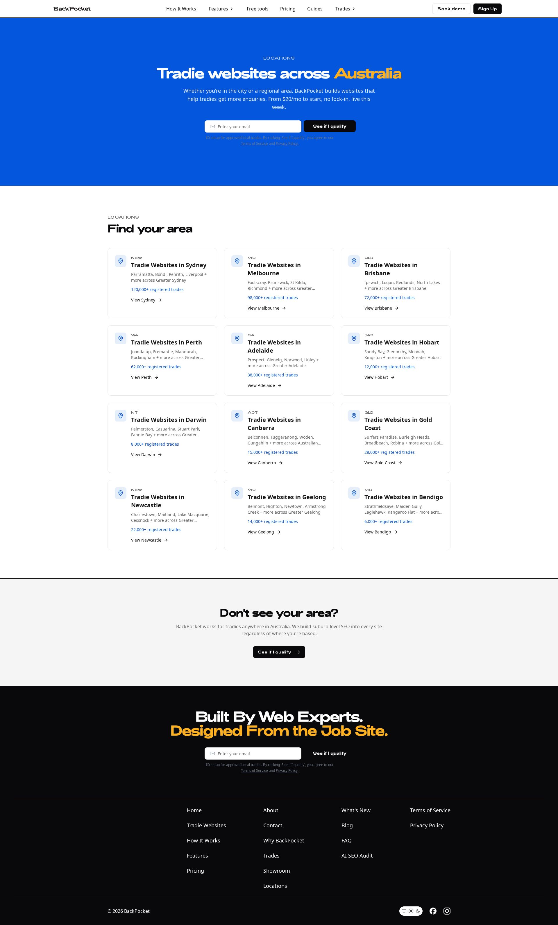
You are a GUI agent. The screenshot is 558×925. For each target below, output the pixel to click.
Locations (275, 885)
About (270, 810)
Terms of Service (254, 143)
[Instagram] (446, 911)
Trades (342, 9)
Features (218, 9)
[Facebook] (433, 911)
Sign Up (487, 8)
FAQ (346, 840)
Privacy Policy (426, 825)
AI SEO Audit (357, 855)
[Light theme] (410, 911)
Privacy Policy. (287, 143)
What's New (356, 810)
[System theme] (403, 911)
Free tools (258, 9)
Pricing (288, 9)
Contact (272, 825)
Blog (347, 825)
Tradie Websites (206, 825)
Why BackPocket (283, 840)
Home (194, 810)
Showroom (276, 870)
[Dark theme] (417, 911)
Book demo (451, 8)
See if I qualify (329, 126)
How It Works (181, 9)
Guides (315, 9)
